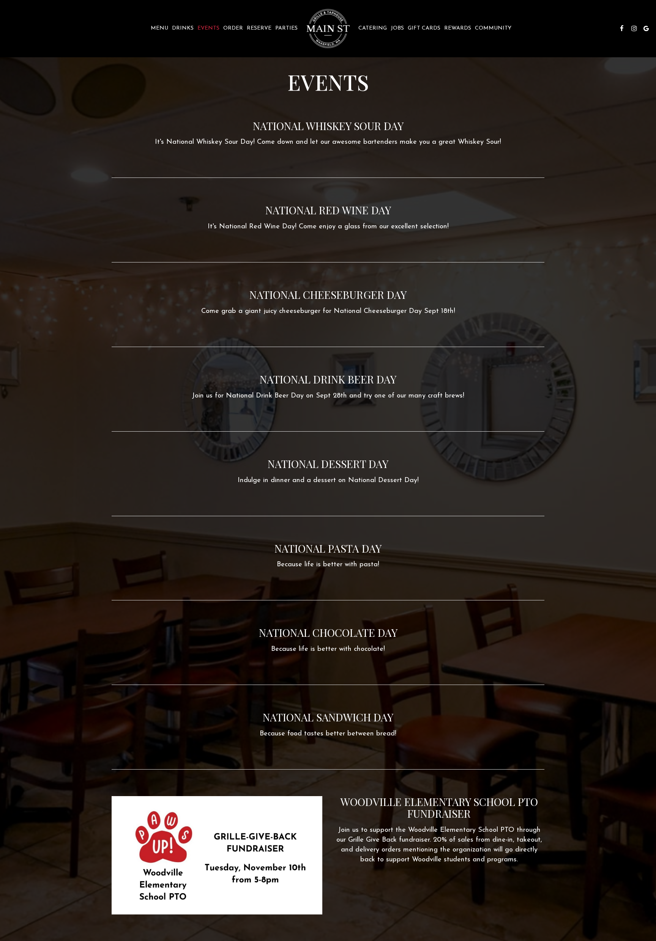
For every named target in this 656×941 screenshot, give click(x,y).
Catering (372, 28)
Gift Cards (424, 28)
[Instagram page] (634, 28)
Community (493, 28)
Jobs (397, 28)
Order (233, 28)
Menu (159, 28)
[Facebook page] (622, 28)
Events (208, 28)
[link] (328, 28)
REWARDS (457, 28)
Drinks (183, 28)
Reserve (259, 28)
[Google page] (646, 28)
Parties (286, 28)
